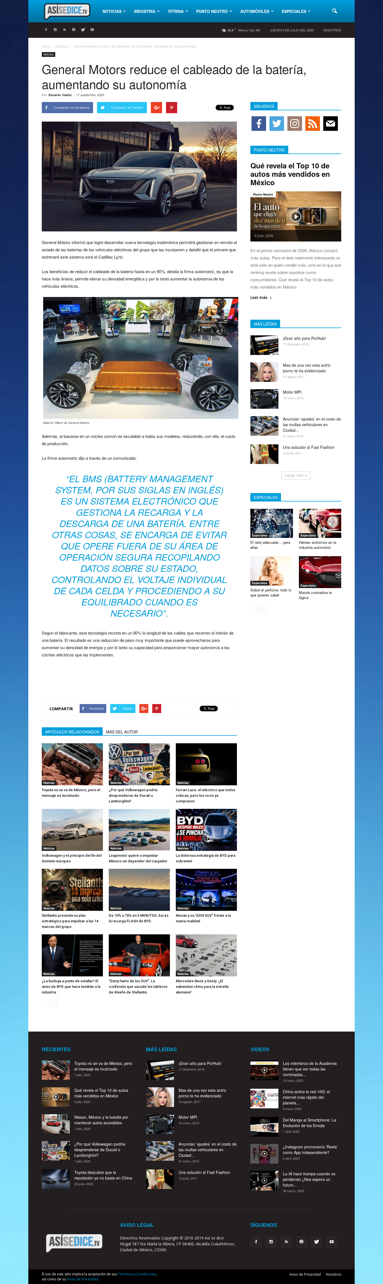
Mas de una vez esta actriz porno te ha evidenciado (307, 367)
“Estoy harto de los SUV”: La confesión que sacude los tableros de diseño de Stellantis (138, 986)
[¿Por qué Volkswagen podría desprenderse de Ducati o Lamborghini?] (139, 764)
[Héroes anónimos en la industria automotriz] (320, 523)
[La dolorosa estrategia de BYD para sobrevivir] (206, 830)
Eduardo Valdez (60, 95)
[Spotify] (74, 30)
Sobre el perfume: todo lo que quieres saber (270, 592)
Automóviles (254, 11)
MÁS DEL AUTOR (122, 732)
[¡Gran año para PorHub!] (264, 345)
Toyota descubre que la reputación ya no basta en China (103, 1175)
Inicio (46, 46)
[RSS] (64, 30)
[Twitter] (83, 30)
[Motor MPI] (264, 399)
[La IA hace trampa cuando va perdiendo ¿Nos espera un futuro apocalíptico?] (264, 1180)
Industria (144, 11)
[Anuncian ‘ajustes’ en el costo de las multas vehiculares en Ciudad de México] (264, 426)
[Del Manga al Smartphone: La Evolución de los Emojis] (264, 1127)
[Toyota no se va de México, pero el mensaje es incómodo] (72, 764)
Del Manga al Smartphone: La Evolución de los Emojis (309, 1122)
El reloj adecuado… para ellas (270, 545)
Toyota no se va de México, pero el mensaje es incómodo (103, 1066)
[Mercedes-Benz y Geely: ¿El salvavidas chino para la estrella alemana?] (206, 955)
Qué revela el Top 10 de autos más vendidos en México (290, 173)
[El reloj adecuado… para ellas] (271, 523)
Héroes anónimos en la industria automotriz (317, 545)
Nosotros (332, 30)
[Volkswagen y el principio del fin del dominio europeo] (72, 830)
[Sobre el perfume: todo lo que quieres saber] (271, 570)
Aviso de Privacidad (305, 1274)
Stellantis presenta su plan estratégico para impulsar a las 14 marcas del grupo (70, 921)
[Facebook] (46, 30)
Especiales (294, 11)
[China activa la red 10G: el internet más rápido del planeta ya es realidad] (264, 1098)
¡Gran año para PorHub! (304, 338)
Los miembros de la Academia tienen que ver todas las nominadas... (310, 1068)
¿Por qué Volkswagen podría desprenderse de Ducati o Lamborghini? (133, 795)
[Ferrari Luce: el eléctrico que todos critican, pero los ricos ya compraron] (206, 764)
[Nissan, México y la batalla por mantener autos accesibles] (56, 1124)
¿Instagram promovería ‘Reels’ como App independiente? (310, 1149)
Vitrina (176, 11)
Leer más (258, 298)
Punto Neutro (212, 11)
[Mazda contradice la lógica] (320, 572)
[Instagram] (55, 30)
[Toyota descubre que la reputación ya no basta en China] (56, 1179)
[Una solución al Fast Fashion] (264, 454)
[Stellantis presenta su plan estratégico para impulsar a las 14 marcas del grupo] (72, 890)
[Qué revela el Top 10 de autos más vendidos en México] (295, 216)
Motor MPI (292, 392)
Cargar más (294, 475)
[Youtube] (92, 30)
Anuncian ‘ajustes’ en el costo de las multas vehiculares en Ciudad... (312, 424)
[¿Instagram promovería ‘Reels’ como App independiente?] (264, 1154)
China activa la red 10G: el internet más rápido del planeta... (306, 1097)
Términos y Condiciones (137, 1274)
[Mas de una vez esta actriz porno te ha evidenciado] (264, 372)
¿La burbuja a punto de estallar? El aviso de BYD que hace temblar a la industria (71, 986)
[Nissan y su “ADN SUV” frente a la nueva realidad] (206, 890)
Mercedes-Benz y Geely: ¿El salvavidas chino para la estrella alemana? (202, 986)
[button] (334, 11)
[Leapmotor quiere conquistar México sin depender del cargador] (139, 830)
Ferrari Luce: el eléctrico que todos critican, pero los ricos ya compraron (205, 795)
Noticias (112, 11)
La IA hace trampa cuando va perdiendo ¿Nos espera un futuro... (309, 1179)
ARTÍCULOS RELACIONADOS (72, 732)
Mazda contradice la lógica (315, 595)
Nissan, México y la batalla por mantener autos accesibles (101, 1119)
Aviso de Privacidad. (83, 1279)
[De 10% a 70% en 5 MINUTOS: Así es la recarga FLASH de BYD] (139, 890)
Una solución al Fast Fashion (308, 447)
